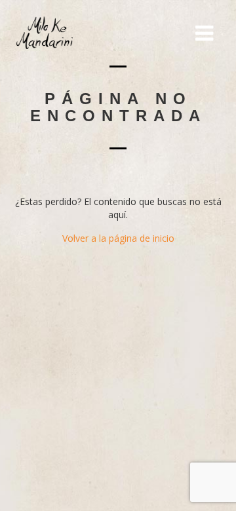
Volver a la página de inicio (118, 238)
